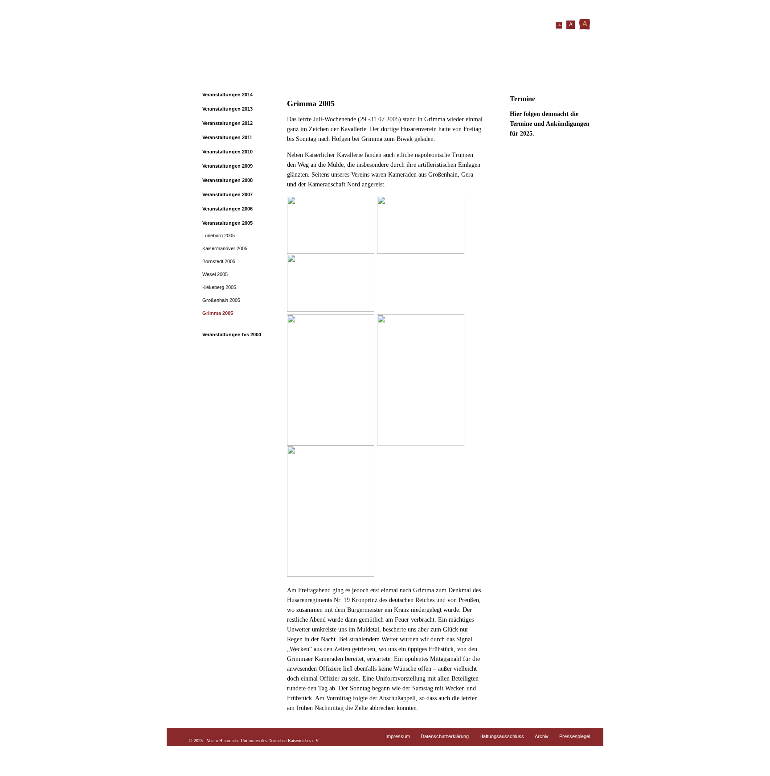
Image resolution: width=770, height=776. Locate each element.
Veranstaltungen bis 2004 (231, 334)
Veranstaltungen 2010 (227, 151)
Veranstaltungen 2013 (227, 108)
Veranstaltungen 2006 (227, 208)
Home (211, 73)
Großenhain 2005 (221, 300)
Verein (240, 73)
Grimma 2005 (217, 313)
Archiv (542, 736)
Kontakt (584, 73)
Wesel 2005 (215, 274)
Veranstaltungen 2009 (227, 166)
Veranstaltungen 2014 (227, 94)
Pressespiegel (574, 736)
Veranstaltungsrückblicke (422, 73)
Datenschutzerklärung (445, 736)
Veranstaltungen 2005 (227, 223)
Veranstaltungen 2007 (227, 194)
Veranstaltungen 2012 (227, 123)
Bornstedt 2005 (218, 261)
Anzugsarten (353, 73)
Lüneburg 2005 (218, 235)
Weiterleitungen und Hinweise (516, 73)
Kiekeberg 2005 (219, 287)
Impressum (397, 736)
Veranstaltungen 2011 (227, 137)
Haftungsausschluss (501, 736)
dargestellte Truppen (291, 73)
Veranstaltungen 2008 (227, 180)
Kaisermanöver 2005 (224, 248)
